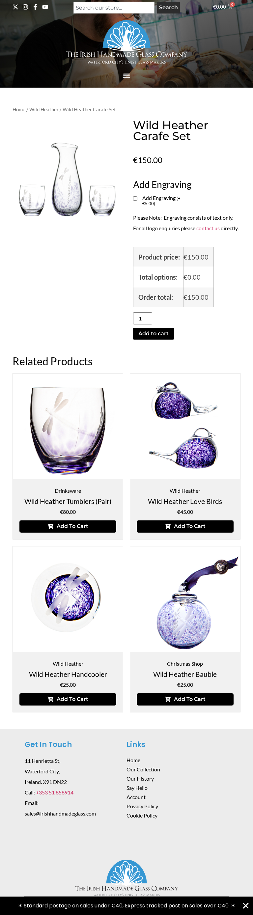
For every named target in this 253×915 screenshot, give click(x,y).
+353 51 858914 (54, 792)
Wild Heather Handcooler (68, 674)
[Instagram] (25, 7)
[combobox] (114, 8)
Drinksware (68, 490)
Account (136, 797)
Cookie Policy (141, 815)
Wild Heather (44, 109)
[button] (126, 75)
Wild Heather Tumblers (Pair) (67, 501)
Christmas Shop (185, 663)
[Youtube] (45, 7)
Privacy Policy (142, 806)
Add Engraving (161, 200)
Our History (140, 778)
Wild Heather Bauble (185, 674)
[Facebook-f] (35, 7)
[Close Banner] (246, 906)
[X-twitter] (15, 7)
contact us (208, 228)
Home (19, 109)
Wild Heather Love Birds (185, 501)
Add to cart (153, 333)
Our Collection (143, 769)
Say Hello (137, 788)
